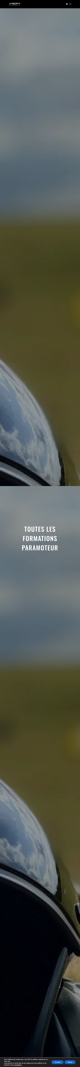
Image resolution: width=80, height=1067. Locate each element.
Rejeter (70, 1062)
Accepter (58, 1062)
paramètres (17, 1065)
